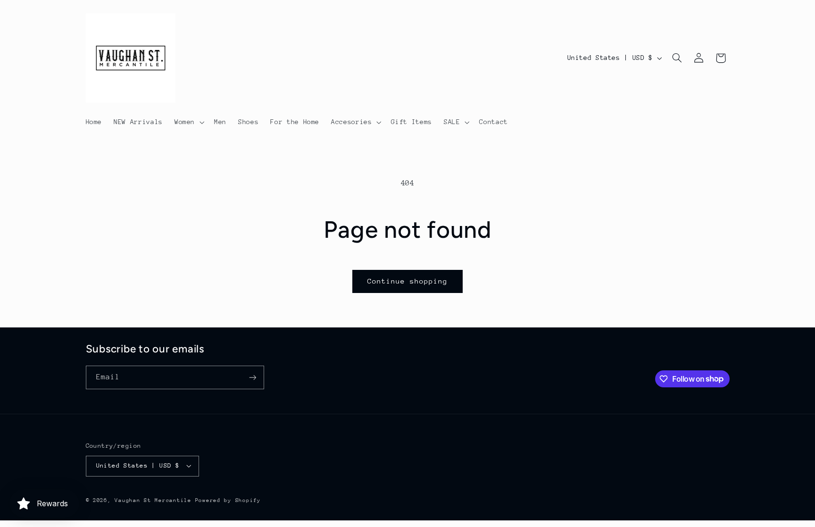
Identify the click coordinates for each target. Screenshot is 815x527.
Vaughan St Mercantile (153, 500)
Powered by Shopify (228, 500)
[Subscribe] (252, 377)
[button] (188, 122)
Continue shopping (407, 281)
